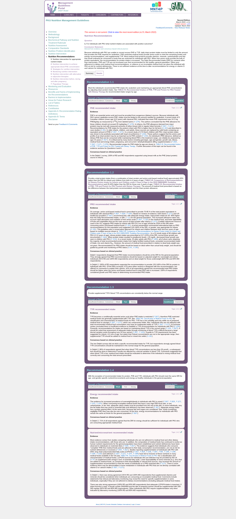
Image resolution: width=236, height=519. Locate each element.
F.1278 (136, 122)
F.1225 (168, 328)
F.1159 (177, 326)
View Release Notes (182, 28)
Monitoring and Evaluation (59, 86)
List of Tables (54, 103)
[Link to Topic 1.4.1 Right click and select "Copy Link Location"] (181, 394)
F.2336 (148, 452)
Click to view (113, 32)
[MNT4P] (156, 11)
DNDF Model (63, 11)
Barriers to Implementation (59, 97)
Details (99, 73)
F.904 (161, 452)
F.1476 (99, 403)
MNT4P (102, 504)
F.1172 (170, 126)
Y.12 (128, 218)
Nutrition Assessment (57, 45)
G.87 (93, 460)
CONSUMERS (101, 15)
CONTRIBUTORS (117, 15)
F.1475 (92, 403)
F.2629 (122, 214)
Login (132, 504)
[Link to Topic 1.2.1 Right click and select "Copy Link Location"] (181, 204)
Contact (138, 504)
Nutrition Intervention (57, 54)
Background (53, 37)
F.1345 (166, 452)
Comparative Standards (58, 48)
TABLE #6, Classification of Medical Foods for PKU (154, 318)
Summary (89, 73)
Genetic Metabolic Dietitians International (118, 504)
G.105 (145, 219)
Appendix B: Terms (56, 117)
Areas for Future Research (59, 100)
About (97, 504)
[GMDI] (178, 10)
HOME (52, 15)
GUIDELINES (69, 15)
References (53, 106)
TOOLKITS (85, 15)
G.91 (130, 247)
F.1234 (143, 134)
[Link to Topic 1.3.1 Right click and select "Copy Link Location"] (181, 309)
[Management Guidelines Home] (52, 12)
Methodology (54, 34)
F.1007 (155, 452)
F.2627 (164, 126)
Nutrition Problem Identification (61, 51)
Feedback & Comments (68, 124)
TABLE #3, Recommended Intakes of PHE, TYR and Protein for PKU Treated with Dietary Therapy (135, 185)
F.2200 (92, 454)
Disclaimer (53, 119)
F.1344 (129, 214)
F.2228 (99, 454)
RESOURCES (133, 15)
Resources (53, 89)
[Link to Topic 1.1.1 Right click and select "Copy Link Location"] (181, 108)
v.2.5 (188, 24)
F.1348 (173, 452)
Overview (52, 32)
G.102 (165, 128)
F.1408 (154, 239)
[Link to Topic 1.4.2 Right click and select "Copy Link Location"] (181, 432)
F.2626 (174, 142)
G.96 (103, 130)
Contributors (53, 108)
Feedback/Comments (164, 28)
